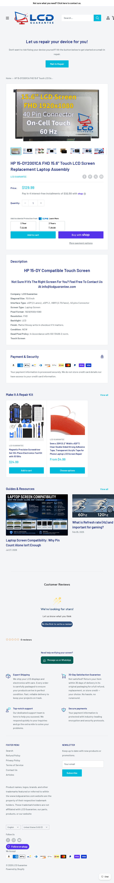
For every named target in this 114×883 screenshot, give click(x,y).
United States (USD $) (33, 827)
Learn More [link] (54, 218)
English (11, 827)
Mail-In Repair (57, 63)
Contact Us (11, 770)
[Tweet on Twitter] (96, 176)
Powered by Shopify (15, 869)
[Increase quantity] (41, 203)
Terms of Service (14, 765)
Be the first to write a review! (57, 624)
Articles (10, 774)
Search (9, 750)
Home (8, 78)
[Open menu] (7, 18)
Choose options (67, 470)
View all (104, 394)
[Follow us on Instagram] (14, 840)
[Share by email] (101, 176)
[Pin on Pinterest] (90, 176)
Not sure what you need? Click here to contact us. (57, 3)
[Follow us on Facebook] (8, 840)
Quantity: (15, 203)
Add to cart (33, 234)
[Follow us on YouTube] (19, 840)
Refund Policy (13, 755)
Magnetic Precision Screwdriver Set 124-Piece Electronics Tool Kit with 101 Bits (25, 453)
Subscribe (72, 772)
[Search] (97, 18)
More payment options (81, 243)
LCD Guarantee (18, 176)
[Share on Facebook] (84, 176)
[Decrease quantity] (25, 203)
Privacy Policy (13, 760)
